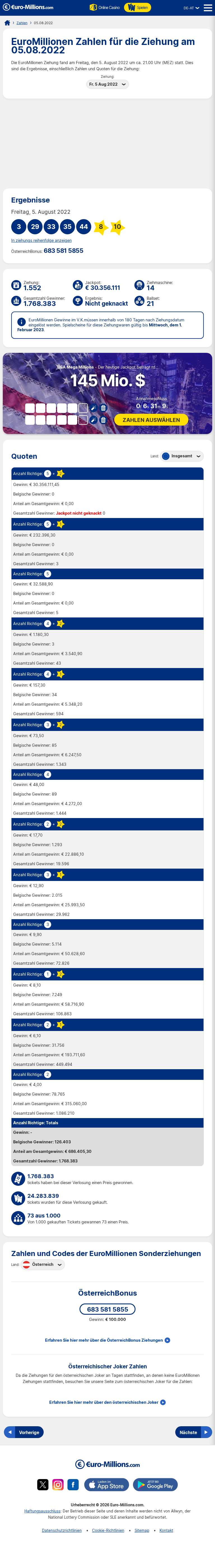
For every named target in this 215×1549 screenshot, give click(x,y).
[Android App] (155, 1485)
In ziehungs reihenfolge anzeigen (41, 240)
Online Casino (109, 7)
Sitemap (142, 1530)
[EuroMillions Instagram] (58, 1485)
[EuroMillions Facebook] (73, 1485)
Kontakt (166, 1530)
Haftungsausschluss (42, 1511)
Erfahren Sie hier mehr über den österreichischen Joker (103, 1402)
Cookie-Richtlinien (108, 1530)
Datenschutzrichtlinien (62, 1530)
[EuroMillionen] (28, 9)
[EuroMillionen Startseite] (7, 23)
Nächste (188, 1432)
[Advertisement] (107, 143)
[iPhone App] (106, 1485)
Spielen (142, 7)
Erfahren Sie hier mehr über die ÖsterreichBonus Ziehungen (104, 1340)
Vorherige (29, 1432)
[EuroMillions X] (43, 1485)
